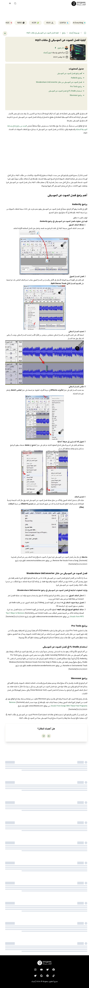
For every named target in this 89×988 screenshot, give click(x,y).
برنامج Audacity (76, 77)
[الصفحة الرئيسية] (78, 3)
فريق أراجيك (47, 52)
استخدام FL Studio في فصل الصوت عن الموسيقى (65, 91)
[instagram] (35, 969)
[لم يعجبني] (43, 736)
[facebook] (53, 969)
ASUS (48, 22)
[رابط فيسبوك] (55, 47)
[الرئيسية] (85, 33)
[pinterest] (47, 975)
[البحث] (15, 3)
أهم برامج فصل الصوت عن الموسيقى (69, 73)
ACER (34, 22)
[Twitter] (35, 975)
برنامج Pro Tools (76, 86)
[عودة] (5, 33)
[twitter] (47, 969)
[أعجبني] (49, 736)
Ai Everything (78, 22)
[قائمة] (10, 3)
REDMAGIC (5, 22)
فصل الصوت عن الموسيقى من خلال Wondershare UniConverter (59, 82)
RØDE (19, 22)
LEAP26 (63, 22)
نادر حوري (61, 47)
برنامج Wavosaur (76, 95)
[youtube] (41, 969)
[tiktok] (53, 975)
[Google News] (41, 975)
